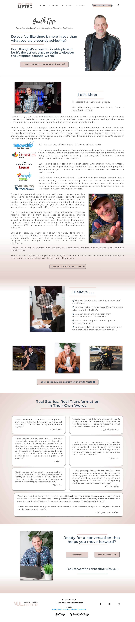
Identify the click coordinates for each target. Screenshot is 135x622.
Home (42, 5)
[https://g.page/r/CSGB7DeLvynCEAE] (109, 604)
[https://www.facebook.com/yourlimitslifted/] (118, 5)
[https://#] (118, 604)
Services (53, 5)
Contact (80, 5)
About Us (66, 5)
